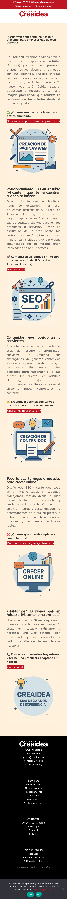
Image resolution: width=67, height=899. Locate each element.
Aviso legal (33, 854)
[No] (63, 889)
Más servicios (33, 799)
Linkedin (33, 834)
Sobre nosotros (23, 6)
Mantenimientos (33, 788)
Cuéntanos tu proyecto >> (24, 411)
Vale (30, 894)
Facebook (33, 830)
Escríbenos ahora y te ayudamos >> (30, 543)
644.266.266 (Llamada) (33, 823)
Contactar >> (15, 667)
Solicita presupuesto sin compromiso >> (33, 121)
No (38, 894)
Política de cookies (33, 861)
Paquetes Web (33, 784)
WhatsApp (33, 826)
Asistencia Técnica (33, 803)
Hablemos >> (16, 269)
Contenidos (33, 795)
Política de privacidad (33, 857)
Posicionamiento (33, 792)
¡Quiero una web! (43, 6)
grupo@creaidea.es (33, 757)
